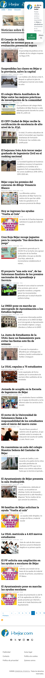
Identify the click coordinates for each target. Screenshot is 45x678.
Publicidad (6, 652)
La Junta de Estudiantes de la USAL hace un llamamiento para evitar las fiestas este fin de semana (20, 339)
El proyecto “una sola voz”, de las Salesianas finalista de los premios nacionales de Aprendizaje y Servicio (22, 275)
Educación (17, 9)
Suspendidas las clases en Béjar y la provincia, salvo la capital (21, 70)
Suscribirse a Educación (2, 620)
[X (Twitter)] (15, 640)
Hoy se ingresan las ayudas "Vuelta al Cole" (17, 212)
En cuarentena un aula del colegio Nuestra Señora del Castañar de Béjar (21, 450)
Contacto (6, 656)
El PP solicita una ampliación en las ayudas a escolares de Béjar (20, 562)
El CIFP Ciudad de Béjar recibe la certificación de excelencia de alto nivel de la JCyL (21, 124)
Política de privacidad (10, 660)
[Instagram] (23, 640)
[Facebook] (11, 640)
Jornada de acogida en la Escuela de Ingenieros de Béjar (21, 390)
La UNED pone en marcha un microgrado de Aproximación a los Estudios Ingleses (22, 309)
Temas (10, 9)
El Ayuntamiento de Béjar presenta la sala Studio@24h (22, 480)
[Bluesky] (19, 640)
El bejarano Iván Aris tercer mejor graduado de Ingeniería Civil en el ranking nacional (21, 153)
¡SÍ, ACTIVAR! (31, 36)
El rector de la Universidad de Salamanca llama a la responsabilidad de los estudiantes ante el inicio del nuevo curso (22, 419)
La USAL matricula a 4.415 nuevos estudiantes (21, 535)
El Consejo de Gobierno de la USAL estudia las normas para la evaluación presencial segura (21, 42)
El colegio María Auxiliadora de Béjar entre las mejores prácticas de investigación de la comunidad (21, 97)
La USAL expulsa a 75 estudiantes (21, 366)
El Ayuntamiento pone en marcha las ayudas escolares (21, 588)
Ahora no (41, 36)
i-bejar (3, 9)
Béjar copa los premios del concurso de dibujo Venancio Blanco (18, 185)
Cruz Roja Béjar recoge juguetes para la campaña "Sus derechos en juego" (22, 240)
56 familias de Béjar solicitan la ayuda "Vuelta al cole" (20, 509)
